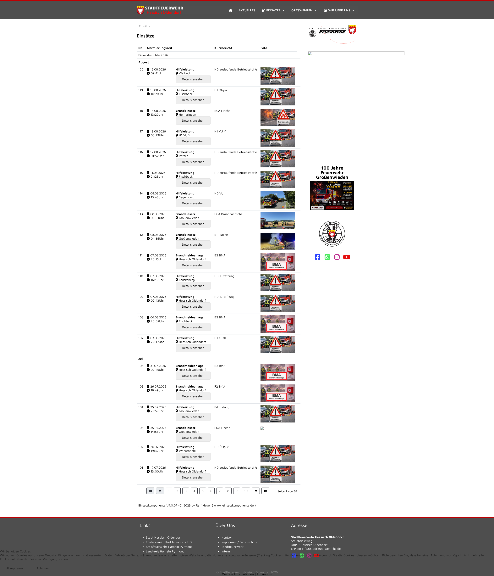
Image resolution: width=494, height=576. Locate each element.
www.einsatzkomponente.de (234, 505)
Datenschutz (248, 542)
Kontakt (227, 537)
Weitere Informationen (238, 574)
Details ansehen (193, 79)
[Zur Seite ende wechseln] (265, 491)
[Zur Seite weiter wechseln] (256, 491)
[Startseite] (231, 10)
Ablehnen (43, 568)
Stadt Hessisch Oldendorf (163, 537)
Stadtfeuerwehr (233, 546)
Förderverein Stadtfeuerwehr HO (169, 542)
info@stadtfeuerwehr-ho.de (321, 548)
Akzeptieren (14, 568)
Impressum (229, 542)
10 (246, 491)
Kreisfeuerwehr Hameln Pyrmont (169, 546)
